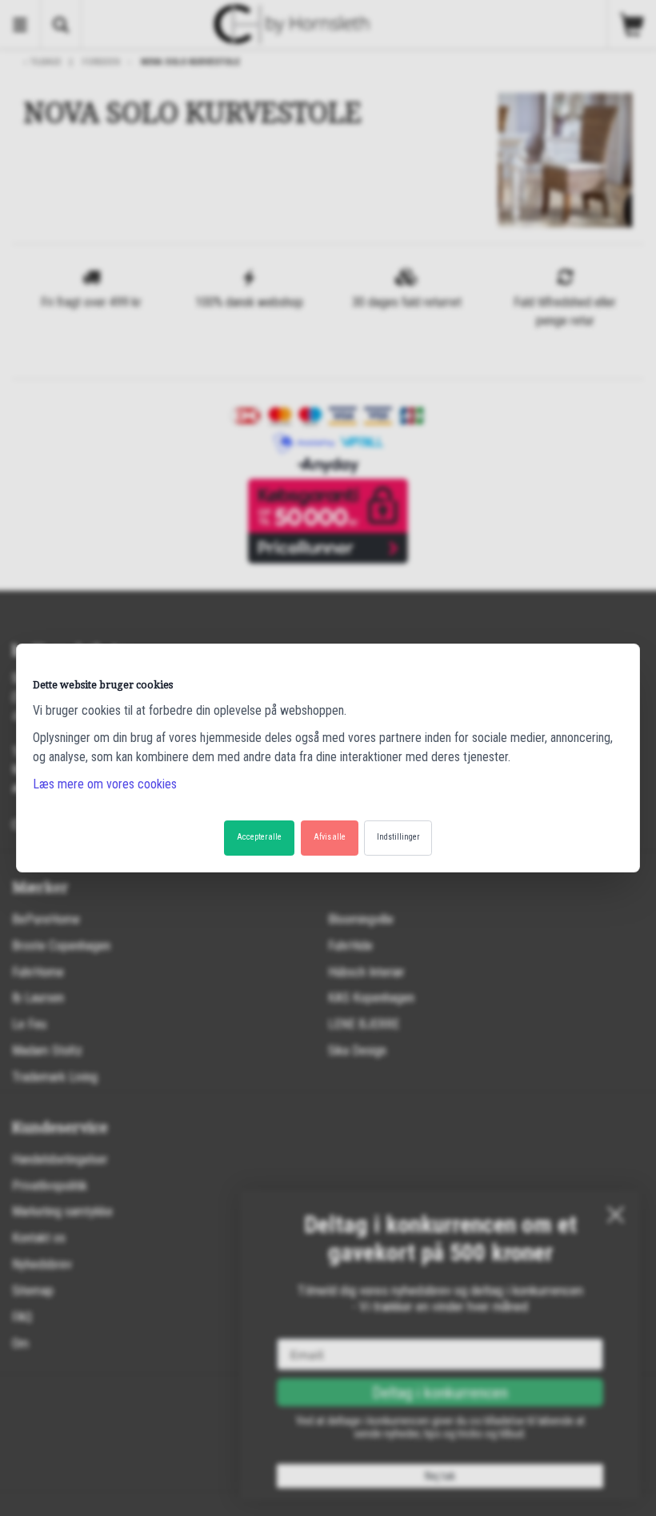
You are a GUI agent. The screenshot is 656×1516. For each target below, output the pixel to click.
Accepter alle (259, 836)
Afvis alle (330, 836)
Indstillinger (398, 836)
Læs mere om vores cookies (105, 784)
